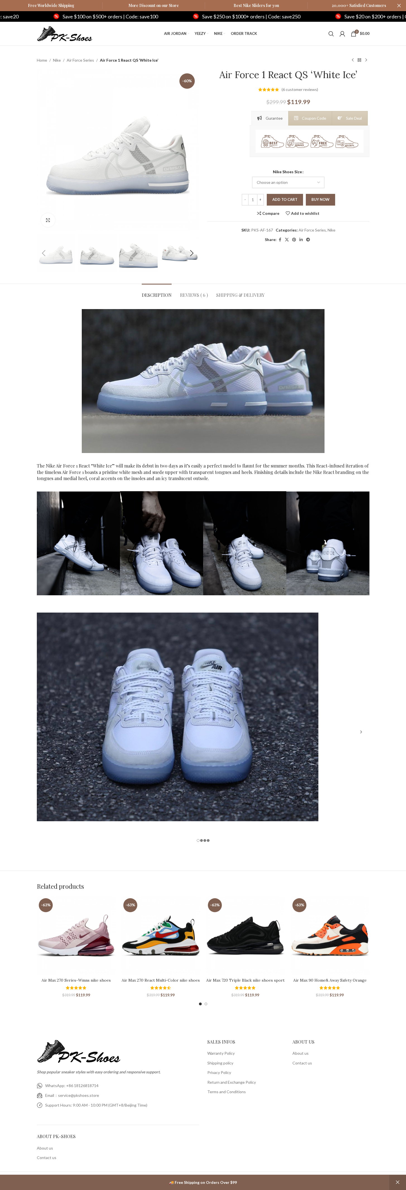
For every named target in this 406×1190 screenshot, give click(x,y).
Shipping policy (220, 1063)
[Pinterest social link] (294, 240)
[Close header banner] (399, 5)
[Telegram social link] (308, 240)
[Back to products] (359, 60)
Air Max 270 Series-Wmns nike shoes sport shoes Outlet (76, 983)
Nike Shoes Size (287, 171)
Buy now (320, 199)
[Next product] (366, 60)
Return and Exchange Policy (231, 1082)
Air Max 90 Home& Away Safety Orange (330, 980)
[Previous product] (352, 60)
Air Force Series (80, 60)
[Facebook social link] (280, 240)
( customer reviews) (300, 89)
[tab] (270, 118)
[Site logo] (65, 33)
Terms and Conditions (226, 1091)
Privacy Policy (219, 1072)
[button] (44, 253)
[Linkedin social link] (301, 240)
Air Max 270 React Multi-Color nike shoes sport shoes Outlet (161, 983)
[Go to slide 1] (200, 1004)
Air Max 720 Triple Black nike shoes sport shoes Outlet (245, 983)
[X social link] (286, 240)
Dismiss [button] (397, 1182)
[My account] (342, 33)
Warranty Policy (221, 1053)
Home (42, 60)
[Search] (331, 33)
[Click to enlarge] (48, 220)
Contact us (46, 1157)
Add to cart (284, 199)
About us (45, 1148)
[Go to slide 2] (206, 1004)
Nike (57, 60)
